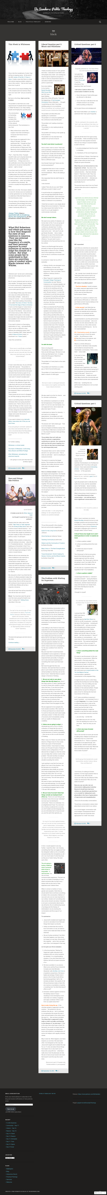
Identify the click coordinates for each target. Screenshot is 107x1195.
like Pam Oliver (88, 619)
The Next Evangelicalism (58, 548)
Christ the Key (45, 536)
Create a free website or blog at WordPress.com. (22, 1191)
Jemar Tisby (13, 213)
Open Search (100, 22)
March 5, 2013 (47, 568)
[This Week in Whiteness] (20, 58)
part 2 (91, 476)
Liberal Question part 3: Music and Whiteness (51, 45)
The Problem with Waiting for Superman (53, 579)
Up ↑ (100, 1191)
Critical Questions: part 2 (85, 44)
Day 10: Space (10, 1144)
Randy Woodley (46, 90)
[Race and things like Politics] (20, 495)
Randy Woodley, (79, 520)
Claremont (94, 526)
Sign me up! (10, 1109)
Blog (20, 21)
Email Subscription (12, 1093)
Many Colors (45, 548)
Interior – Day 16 (11, 1128)
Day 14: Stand (10, 1133)
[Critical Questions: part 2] (86, 56)
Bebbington (9, 1169)
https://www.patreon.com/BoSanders (89, 1094)
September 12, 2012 (48, 1071)
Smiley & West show (20, 526)
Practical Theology (33, 21)
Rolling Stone (25, 600)
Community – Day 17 (12, 1125)
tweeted (93, 111)
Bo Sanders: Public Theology (53, 9)
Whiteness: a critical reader (16, 445)
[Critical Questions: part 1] (86, 426)
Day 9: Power (10, 1147)
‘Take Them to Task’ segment (21, 524)
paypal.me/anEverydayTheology (86, 1103)
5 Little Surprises (11, 1123)
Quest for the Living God (48, 530)
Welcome (10, 21)
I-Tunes (19, 336)
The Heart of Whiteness (15, 448)
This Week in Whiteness (19, 44)
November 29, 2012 (15, 649)
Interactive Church (11, 1174)
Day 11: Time (10, 1141)
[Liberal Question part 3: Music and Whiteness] (53, 58)
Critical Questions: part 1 (85, 403)
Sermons (48, 21)
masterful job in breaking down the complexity (18, 216)
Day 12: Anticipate (11, 1139)
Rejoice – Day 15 (11, 1131)
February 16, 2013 (81, 393)
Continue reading (14, 643)
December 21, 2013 (15, 468)
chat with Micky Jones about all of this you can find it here (19, 421)
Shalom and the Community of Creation (53, 543)
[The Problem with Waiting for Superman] (53, 594)
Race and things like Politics (15, 479)
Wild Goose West (46, 92)
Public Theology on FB (47, 1093)
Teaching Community (47, 539)
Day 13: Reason (11, 1136)
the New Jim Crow (58, 971)
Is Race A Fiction (17, 334)
